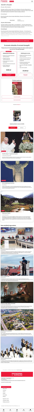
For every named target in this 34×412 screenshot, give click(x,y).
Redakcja (4, 396)
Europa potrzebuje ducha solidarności (8, 249)
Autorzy (4, 391)
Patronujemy (5, 394)
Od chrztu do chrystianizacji (6, 330)
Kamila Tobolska (3, 304)
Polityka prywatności (6, 401)
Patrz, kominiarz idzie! (5, 276)
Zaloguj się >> (19, 104)
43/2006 (22, 123)
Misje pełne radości (6, 213)
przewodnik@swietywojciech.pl (8, 380)
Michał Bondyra (4, 184)
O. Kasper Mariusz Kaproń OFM (6, 155)
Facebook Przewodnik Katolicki (6, 382)
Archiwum (21, 127)
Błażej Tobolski (12, 20)
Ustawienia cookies (6, 400)
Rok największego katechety (8, 183)
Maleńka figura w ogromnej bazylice (10, 153)
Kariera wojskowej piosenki (6, 358)
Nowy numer (5, 388)
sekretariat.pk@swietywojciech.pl (20, 380)
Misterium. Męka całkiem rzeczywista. (8, 303)
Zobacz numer (13, 127)
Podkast (4, 393)
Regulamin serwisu (6, 398)
